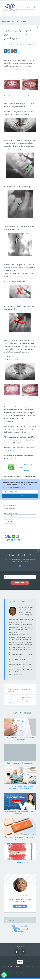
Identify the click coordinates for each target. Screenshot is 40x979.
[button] (20, 483)
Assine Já (20, 496)
